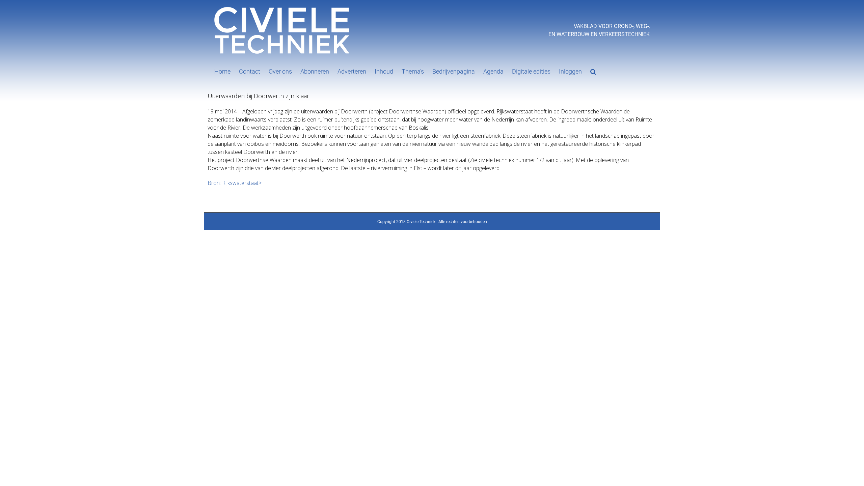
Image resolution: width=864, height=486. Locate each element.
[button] (593, 71)
